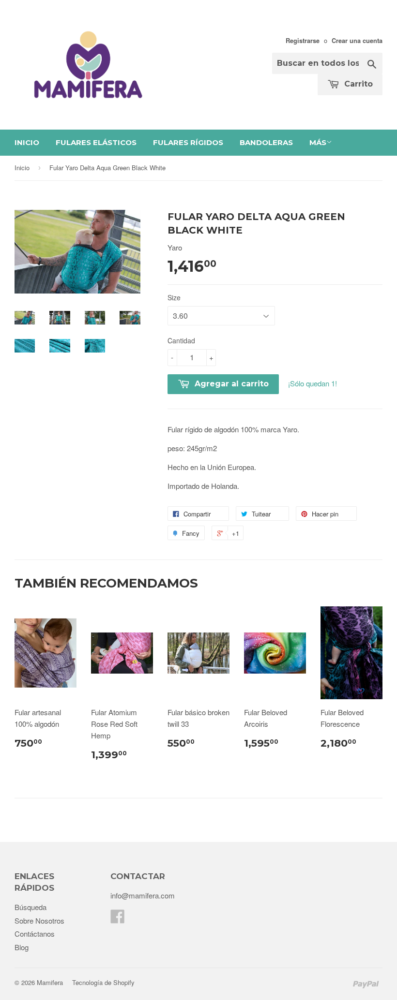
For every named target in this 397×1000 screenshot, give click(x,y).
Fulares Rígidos (188, 142)
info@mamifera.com (142, 895)
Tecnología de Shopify (103, 982)
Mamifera (50, 982)
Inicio (27, 142)
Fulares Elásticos (96, 142)
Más (317, 142)
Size (174, 297)
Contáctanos (35, 933)
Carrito (357, 83)
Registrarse (303, 40)
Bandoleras (266, 142)
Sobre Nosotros (39, 920)
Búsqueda (30, 907)
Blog (22, 947)
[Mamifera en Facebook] (117, 919)
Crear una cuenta (357, 40)
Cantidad (181, 340)
